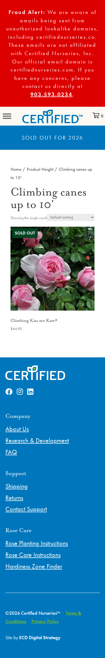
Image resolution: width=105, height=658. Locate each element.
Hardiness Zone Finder (33, 566)
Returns (14, 497)
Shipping (16, 486)
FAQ (11, 452)
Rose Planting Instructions (36, 543)
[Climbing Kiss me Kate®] (52, 269)
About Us (17, 429)
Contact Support (26, 509)
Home (15, 169)
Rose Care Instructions (33, 554)
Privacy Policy (45, 621)
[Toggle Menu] (7, 116)
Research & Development (37, 440)
